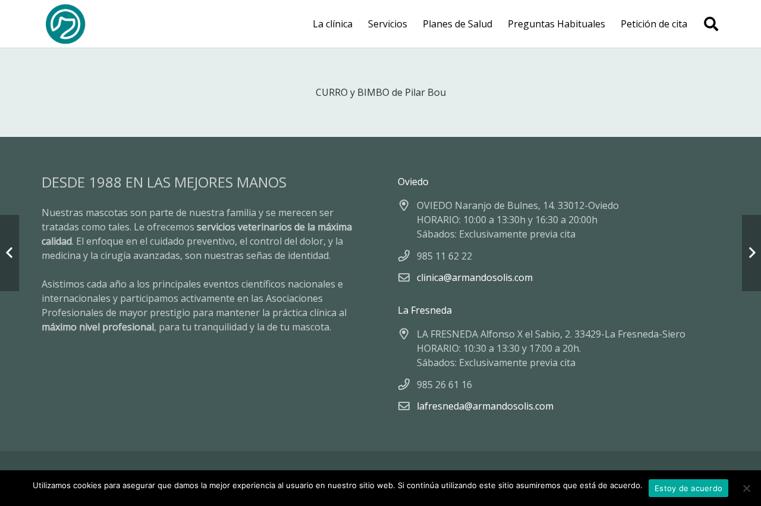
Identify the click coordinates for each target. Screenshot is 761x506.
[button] (711, 24)
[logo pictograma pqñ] (65, 24)
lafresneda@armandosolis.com (485, 406)
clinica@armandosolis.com (475, 277)
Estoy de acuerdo (688, 488)
